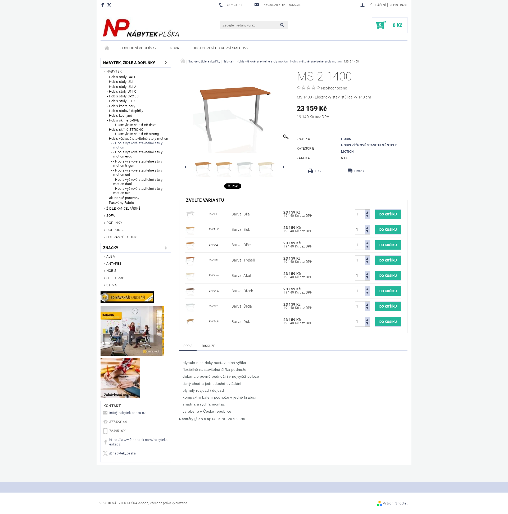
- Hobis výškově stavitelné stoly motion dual (137, 182)
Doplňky (114, 223)
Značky (111, 248)
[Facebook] (103, 5)
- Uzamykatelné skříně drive (135, 125)
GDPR (174, 48)
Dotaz (359, 171)
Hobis (111, 271)
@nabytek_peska (122, 453)
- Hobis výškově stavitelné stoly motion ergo (137, 154)
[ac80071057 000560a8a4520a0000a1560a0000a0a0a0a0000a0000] (190, 321)
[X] (112, 5)
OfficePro (115, 278)
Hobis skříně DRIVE (124, 120)
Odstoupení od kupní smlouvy (221, 48)
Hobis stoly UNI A (122, 87)
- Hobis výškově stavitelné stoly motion (137, 145)
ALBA (110, 256)
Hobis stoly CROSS (124, 96)
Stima (111, 285)
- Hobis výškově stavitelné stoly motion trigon (137, 163)
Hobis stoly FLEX (122, 101)
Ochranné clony (121, 237)
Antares (113, 263)
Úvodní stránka (107, 48)
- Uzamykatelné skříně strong (136, 134)
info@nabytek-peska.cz (127, 413)
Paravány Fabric (121, 203)
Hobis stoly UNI (121, 82)
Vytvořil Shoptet (395, 503)
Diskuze (208, 346)
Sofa (110, 216)
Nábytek (114, 71)
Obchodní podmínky (138, 48)
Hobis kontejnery (122, 106)
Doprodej (115, 230)
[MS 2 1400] (190, 214)
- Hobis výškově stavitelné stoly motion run (137, 191)
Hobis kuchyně (120, 116)
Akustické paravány (124, 198)
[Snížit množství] (367, 216)
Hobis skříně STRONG (126, 130)
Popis (187, 346)
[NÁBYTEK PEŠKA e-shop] (141, 27)
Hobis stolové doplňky (126, 111)
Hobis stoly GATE (122, 77)
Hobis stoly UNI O (123, 91)
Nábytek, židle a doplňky (129, 63)
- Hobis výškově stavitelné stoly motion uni (137, 172)
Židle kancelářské (123, 208)
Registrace (398, 5)
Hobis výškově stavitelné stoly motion (138, 139)
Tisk (318, 171)
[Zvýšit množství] (367, 211)
